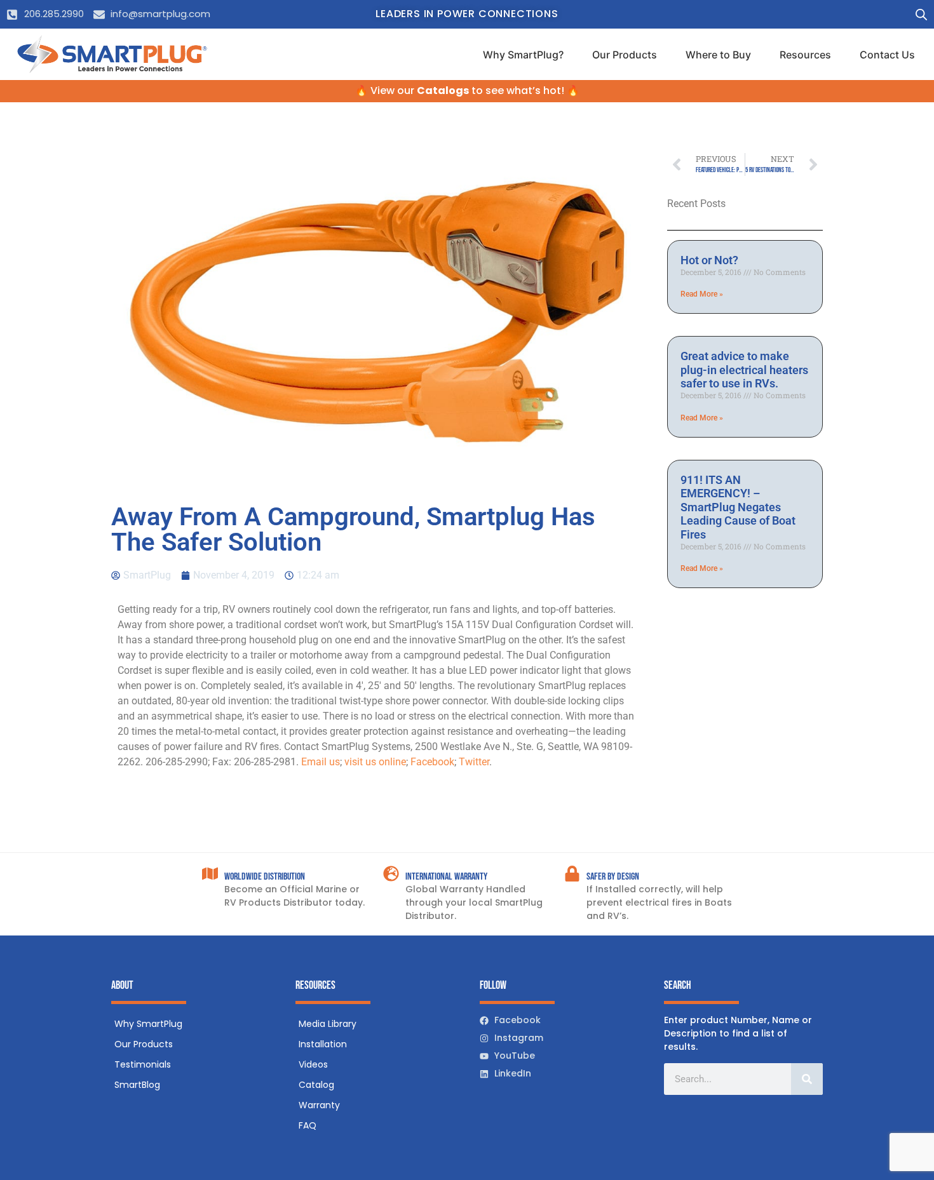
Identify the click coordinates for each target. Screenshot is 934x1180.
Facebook (432, 762)
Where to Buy (718, 54)
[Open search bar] (921, 14)
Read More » (701, 294)
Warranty (319, 1105)
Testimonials (142, 1064)
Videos (313, 1064)
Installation (323, 1044)
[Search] (807, 1079)
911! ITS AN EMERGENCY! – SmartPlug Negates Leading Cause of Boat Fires (737, 507)
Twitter (474, 762)
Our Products (624, 54)
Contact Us (887, 54)
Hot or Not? (709, 260)
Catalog (316, 1084)
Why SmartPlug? (523, 54)
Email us (320, 762)
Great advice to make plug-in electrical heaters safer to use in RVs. (744, 369)
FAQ (307, 1125)
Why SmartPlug (148, 1023)
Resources (805, 54)
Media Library (327, 1023)
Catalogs (443, 90)
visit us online (375, 762)
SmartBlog (137, 1084)
